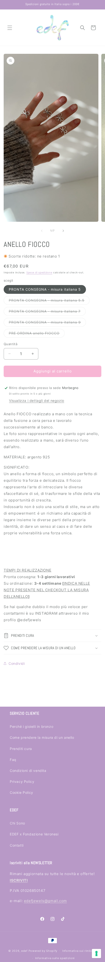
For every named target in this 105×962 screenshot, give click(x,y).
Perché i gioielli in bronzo (31, 726)
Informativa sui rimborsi (79, 951)
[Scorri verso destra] (63, 230)
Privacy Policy (22, 781)
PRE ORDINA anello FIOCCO (37, 334)
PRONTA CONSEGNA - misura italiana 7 (47, 312)
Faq (13, 760)
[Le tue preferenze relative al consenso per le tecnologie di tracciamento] (96, 953)
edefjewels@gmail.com (45, 900)
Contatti (17, 845)
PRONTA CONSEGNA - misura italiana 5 (45, 289)
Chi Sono (17, 823)
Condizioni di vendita (28, 770)
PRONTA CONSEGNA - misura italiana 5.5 (49, 301)
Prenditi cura (21, 749)
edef (24, 950)
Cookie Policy (21, 792)
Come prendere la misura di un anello (42, 737)
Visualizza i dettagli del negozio (36, 400)
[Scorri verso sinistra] (41, 230)
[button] (9, 27)
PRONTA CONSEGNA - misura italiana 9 (47, 323)
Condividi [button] (17, 663)
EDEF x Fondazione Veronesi (34, 834)
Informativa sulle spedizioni (55, 958)
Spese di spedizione (39, 272)
